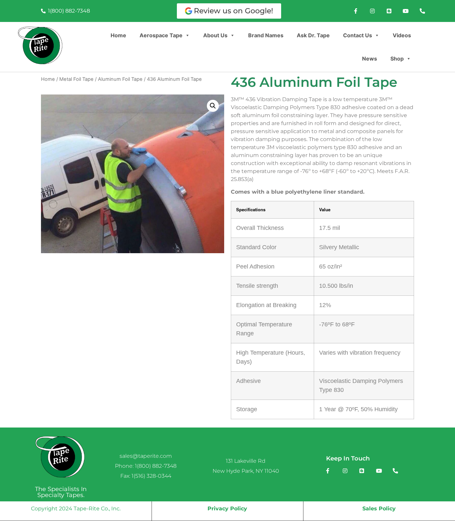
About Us (215, 35)
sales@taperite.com (146, 456)
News (369, 58)
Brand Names (265, 35)
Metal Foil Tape (76, 79)
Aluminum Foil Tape (120, 79)
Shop (397, 58)
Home (118, 35)
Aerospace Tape (161, 35)
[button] (213, 106)
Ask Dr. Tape (313, 35)
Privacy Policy (227, 508)
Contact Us (357, 35)
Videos (402, 35)
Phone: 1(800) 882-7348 (146, 466)
